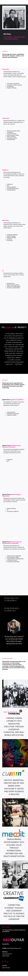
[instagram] (2, 961)
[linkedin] (7, 961)
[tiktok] (5, 961)
